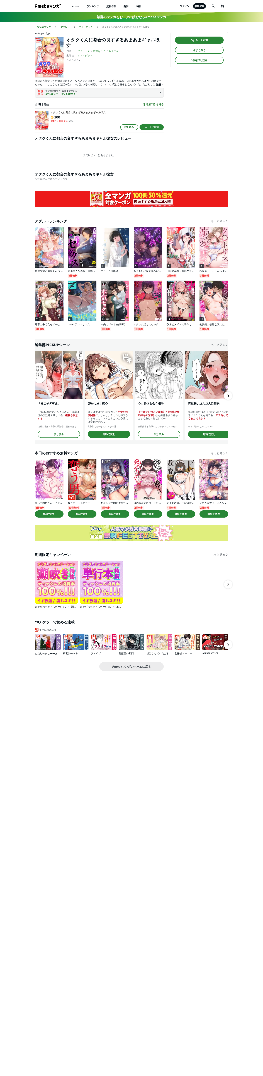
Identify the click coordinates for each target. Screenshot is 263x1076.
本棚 (138, 6)
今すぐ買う (199, 50)
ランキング (93, 6)
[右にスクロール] (228, 395)
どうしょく (83, 51)
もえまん (114, 51)
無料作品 (111, 6)
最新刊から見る (155, 104)
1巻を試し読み (199, 60)
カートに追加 (152, 127)
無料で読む (109, 434)
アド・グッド (84, 55)
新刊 (125, 6)
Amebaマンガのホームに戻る (131, 666)
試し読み (129, 127)
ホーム (75, 6)
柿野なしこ (99, 51)
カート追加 (201, 40)
